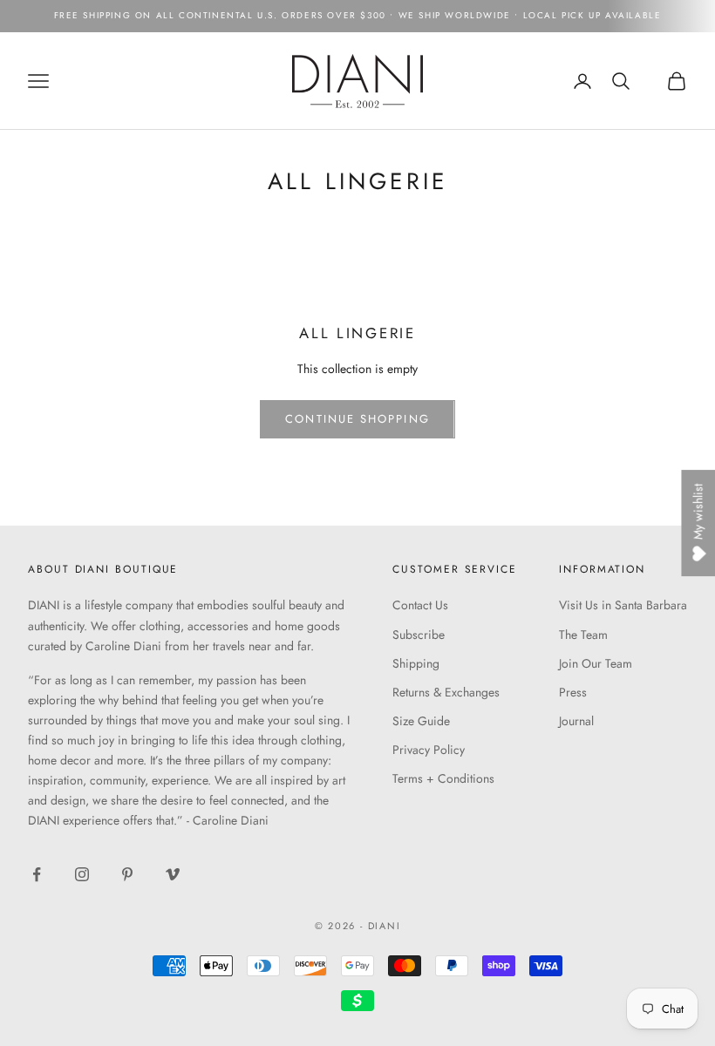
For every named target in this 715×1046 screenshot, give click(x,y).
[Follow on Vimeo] (172, 874)
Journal (576, 721)
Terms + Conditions (443, 778)
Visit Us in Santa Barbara (623, 605)
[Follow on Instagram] (82, 874)
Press (573, 692)
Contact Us (420, 605)
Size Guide (421, 721)
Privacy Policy (428, 749)
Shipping (415, 663)
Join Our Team (595, 663)
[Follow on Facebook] (36, 874)
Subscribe (418, 634)
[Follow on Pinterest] (127, 874)
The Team (583, 634)
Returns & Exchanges (446, 692)
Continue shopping (357, 419)
